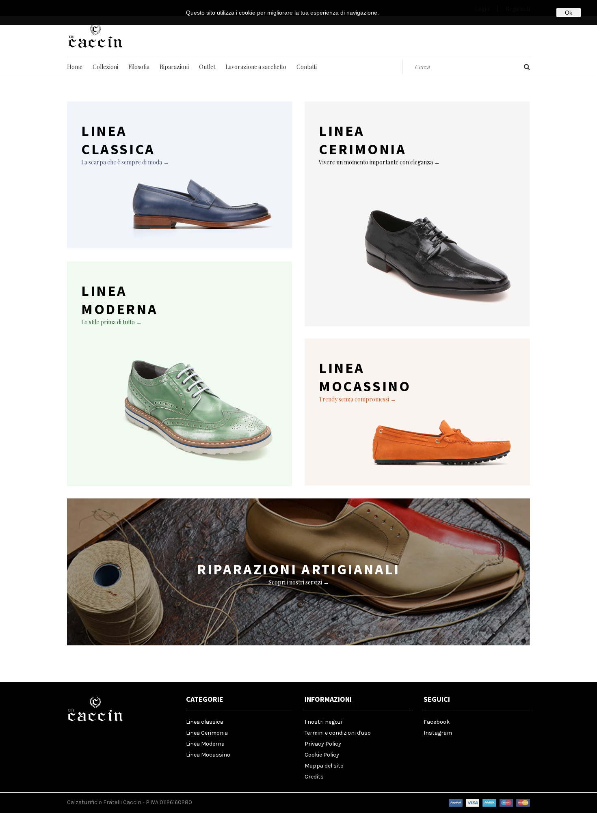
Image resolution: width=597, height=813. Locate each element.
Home (74, 67)
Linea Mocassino (208, 754)
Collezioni (105, 67)
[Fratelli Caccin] (95, 46)
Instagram (438, 732)
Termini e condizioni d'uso (338, 732)
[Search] (527, 67)
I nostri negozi (323, 721)
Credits (314, 776)
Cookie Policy (322, 754)
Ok (568, 12)
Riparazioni (174, 67)
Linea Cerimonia (207, 732)
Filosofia (138, 67)
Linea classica (204, 721)
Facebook (437, 721)
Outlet (207, 67)
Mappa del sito (324, 765)
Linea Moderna (205, 743)
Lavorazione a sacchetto (255, 67)
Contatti (306, 67)
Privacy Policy (323, 743)
